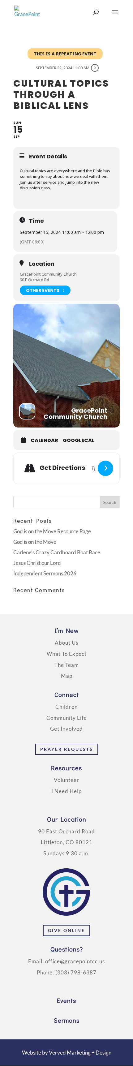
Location (41, 264)
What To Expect (67, 654)
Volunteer (66, 780)
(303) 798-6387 (76, 972)
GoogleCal (78, 440)
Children (66, 706)
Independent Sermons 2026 (44, 573)
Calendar (44, 440)
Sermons (66, 1020)
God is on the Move (34, 542)
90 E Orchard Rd (34, 279)
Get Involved (66, 728)
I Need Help (66, 791)
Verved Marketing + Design (80, 1052)
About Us (66, 642)
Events (66, 1000)
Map (66, 676)
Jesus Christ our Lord (37, 563)
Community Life (66, 718)
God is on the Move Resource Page (52, 531)
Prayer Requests (66, 749)
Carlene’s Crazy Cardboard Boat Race (56, 552)
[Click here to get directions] (105, 468)
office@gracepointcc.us (75, 961)
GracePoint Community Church (48, 274)
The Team (66, 665)
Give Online (66, 930)
